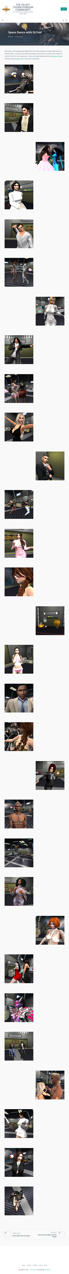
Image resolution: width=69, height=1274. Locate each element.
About (23, 1265)
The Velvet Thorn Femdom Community (23, 7)
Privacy (41, 1265)
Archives (29, 1265)
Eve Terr (11, 36)
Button (63, 9)
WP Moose (48, 1269)
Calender (35, 1265)
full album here (56, 56)
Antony (17, 59)
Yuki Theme (33, 1269)
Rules (45, 1265)
